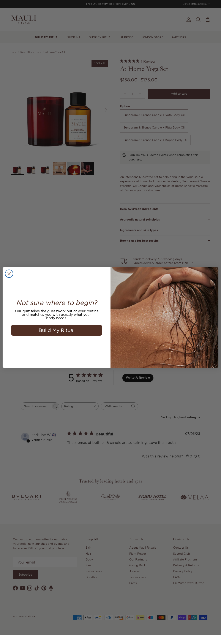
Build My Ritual (57, 330)
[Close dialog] (9, 274)
